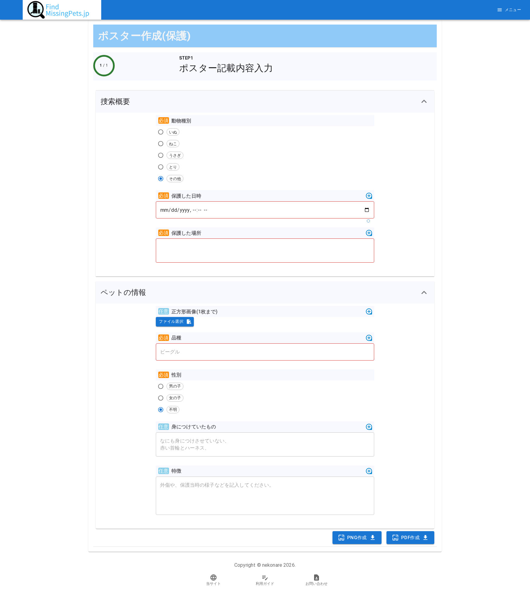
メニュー (513, 9)
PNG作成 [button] (357, 537)
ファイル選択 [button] (171, 321)
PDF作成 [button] (410, 537)
